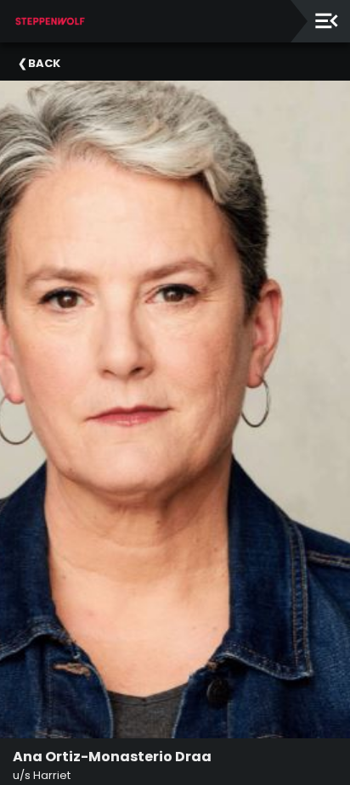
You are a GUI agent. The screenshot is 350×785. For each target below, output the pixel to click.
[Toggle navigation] (327, 21)
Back (44, 63)
